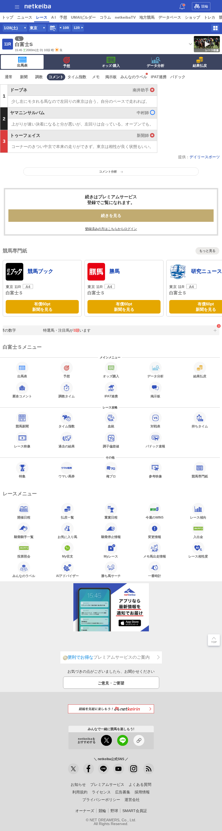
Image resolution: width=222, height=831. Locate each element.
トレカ (209, 17)
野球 (114, 811)
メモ (96, 77)
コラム (105, 17)
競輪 (204, 6)
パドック (177, 77)
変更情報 (154, 537)
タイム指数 (76, 77)
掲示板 (111, 77)
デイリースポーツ (205, 157)
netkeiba (38, 6)
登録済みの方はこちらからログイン (111, 228)
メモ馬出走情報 (154, 556)
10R (66, 28)
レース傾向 (198, 517)
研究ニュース (206, 271)
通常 (8, 77)
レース (41, 17)
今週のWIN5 (155, 517)
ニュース (24, 17)
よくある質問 (140, 784)
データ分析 (155, 66)
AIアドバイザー (67, 576)
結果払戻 (200, 66)
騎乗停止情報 (111, 537)
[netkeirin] (111, 708)
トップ (7, 17)
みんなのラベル (133, 77)
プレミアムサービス (107, 784)
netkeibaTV (125, 17)
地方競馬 (147, 17)
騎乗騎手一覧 (24, 537)
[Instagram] (133, 768)
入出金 (198, 537)
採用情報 (142, 792)
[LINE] (103, 768)
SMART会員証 (134, 811)
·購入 (111, 66)
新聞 (24, 77)
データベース (169, 17)
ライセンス (101, 792)
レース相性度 (198, 556)
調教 (39, 77)
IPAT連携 (158, 77)
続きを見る (111, 215)
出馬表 (22, 65)
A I (53, 17)
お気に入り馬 (67, 537)
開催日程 (23, 517)
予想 (63, 17)
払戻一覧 (67, 517)
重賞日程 (111, 517)
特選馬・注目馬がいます (65, 330)
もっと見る (207, 251)
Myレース (111, 556)
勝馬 (114, 271)
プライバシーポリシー (101, 799)
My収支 (67, 556)
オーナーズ (84, 811)
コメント (56, 77)
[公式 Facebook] (88, 768)
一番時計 (154, 576)
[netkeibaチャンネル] (118, 768)
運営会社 (132, 799)
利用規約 (79, 792)
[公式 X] (73, 768)
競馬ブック (40, 271)
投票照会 (23, 556)
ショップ (192, 17)
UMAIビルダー (83, 17)
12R (77, 28)
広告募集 (122, 792)
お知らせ (78, 784)
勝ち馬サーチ (111, 576)
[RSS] (148, 768)
